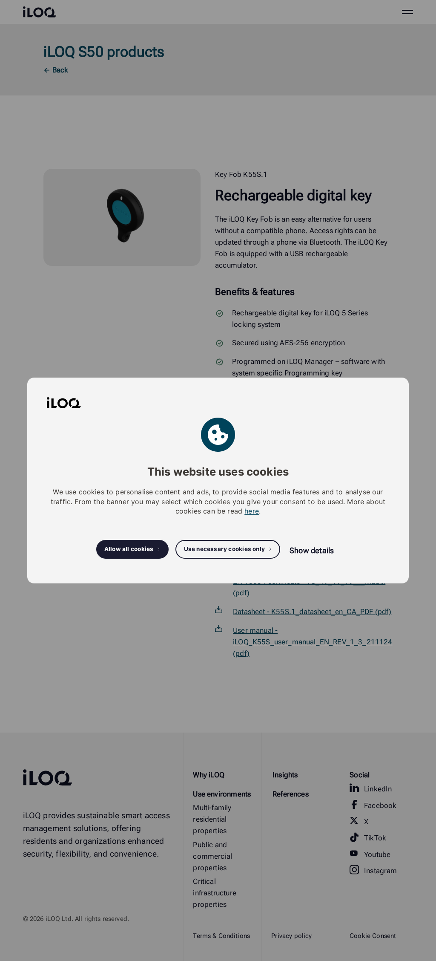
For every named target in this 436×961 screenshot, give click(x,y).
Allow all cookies (129, 548)
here (251, 511)
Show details (312, 550)
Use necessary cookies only (224, 548)
